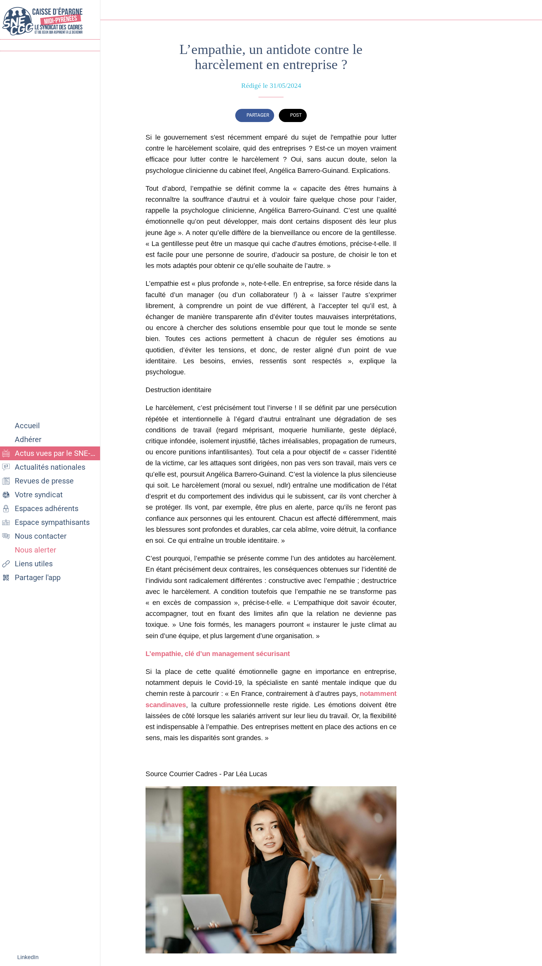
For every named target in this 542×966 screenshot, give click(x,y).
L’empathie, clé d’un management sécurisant (218, 654)
